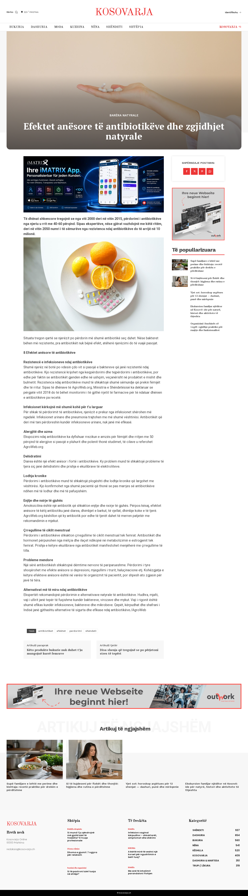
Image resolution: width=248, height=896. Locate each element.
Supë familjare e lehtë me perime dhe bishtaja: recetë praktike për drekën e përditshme (206, 265)
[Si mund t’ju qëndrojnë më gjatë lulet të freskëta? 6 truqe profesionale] (109, 835)
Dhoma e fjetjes (73, 849)
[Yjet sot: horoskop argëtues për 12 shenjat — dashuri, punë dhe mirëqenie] (180, 295)
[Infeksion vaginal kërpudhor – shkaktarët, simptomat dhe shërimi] (170, 835)
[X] (194, 171)
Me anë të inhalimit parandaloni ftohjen (140, 872)
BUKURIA (131, 848)
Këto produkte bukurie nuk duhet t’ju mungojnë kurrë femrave (54, 651)
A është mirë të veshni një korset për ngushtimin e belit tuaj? (142, 854)
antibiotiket (45, 631)
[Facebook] (186, 171)
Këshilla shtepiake (74, 829)
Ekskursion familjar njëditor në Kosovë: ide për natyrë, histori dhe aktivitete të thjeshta (206, 311)
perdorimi (76, 631)
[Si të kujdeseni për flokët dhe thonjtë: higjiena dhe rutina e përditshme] (180, 281)
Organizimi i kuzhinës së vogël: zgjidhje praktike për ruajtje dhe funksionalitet (206, 327)
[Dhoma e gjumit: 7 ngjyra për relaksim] (109, 855)
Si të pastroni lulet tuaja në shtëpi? (81, 873)
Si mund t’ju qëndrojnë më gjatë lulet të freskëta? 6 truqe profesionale (80, 836)
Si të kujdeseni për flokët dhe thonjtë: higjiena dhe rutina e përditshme (207, 281)
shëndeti (91, 631)
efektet (61, 631)
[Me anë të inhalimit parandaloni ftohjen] (170, 873)
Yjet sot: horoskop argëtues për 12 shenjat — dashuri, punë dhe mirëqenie (206, 296)
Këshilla (131, 829)
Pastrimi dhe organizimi (76, 868)
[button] (13, 12)
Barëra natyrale (124, 115)
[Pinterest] (202, 171)
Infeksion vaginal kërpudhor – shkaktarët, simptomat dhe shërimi (142, 835)
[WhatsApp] (209, 171)
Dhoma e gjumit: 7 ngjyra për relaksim (82, 854)
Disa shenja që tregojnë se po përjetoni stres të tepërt (129, 651)
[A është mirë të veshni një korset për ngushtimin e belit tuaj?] (170, 854)
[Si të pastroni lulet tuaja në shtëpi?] (109, 874)
